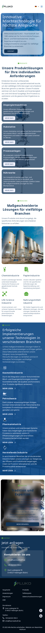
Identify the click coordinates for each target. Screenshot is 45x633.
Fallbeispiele (26, 593)
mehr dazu (9, 118)
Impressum (7, 597)
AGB (4, 600)
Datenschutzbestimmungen (32, 597)
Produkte (25, 590)
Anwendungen (8, 593)
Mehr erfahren (23, 524)
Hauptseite (6, 590)
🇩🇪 (36, 6)
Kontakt (11, 51)
